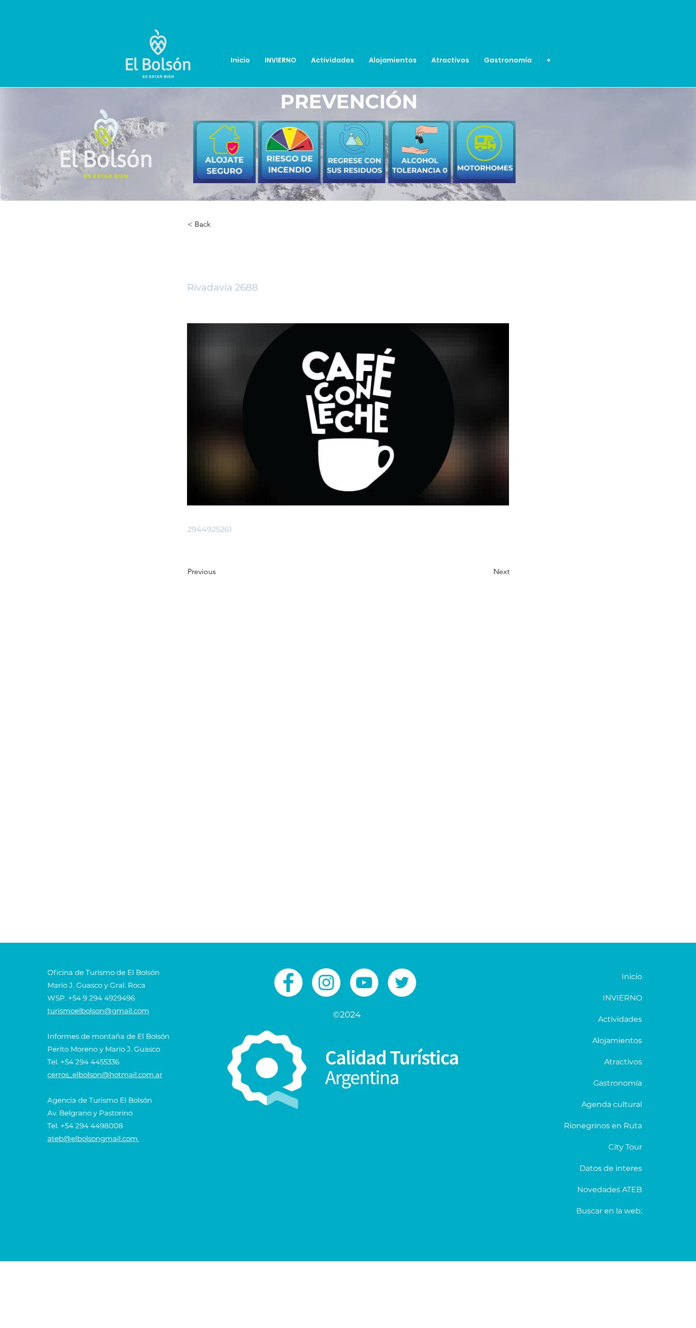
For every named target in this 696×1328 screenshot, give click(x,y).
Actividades (620, 1019)
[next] (498, 157)
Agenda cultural (611, 1104)
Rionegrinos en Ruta (603, 1125)
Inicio (632, 976)
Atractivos (623, 1061)
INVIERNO (622, 997)
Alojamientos (617, 1040)
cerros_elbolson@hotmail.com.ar (104, 1074)
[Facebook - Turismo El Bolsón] (288, 982)
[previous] (210, 157)
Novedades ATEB (609, 1189)
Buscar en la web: (609, 1210)
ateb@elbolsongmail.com (93, 1138)
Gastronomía (617, 1083)
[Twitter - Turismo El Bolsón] (402, 982)
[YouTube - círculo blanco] (364, 982)
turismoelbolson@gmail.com (98, 1010)
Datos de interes (611, 1168)
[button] (218, 224)
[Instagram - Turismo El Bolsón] (326, 982)
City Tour (625, 1146)
